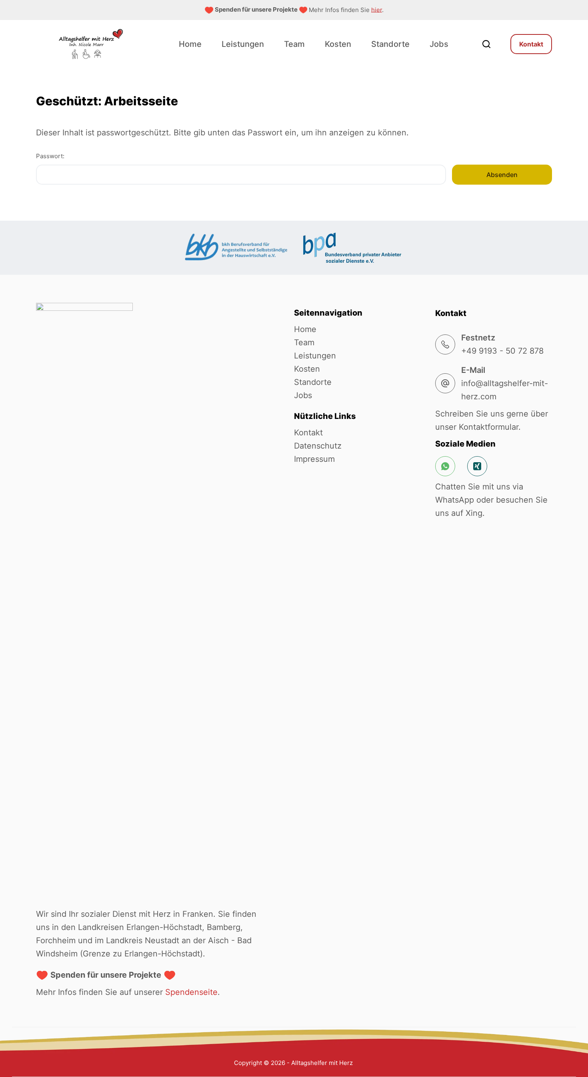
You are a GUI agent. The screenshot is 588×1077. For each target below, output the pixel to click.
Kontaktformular (488, 427)
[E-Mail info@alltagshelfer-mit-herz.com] (445, 383)
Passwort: (50, 156)
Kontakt (531, 44)
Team (294, 44)
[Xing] (477, 466)
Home (190, 44)
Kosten (338, 44)
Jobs (439, 44)
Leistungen (243, 44)
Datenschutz (318, 446)
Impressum (314, 459)
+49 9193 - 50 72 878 (502, 351)
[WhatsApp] (445, 466)
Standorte (390, 44)
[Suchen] (486, 44)
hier (376, 9)
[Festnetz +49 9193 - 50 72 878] (445, 344)
